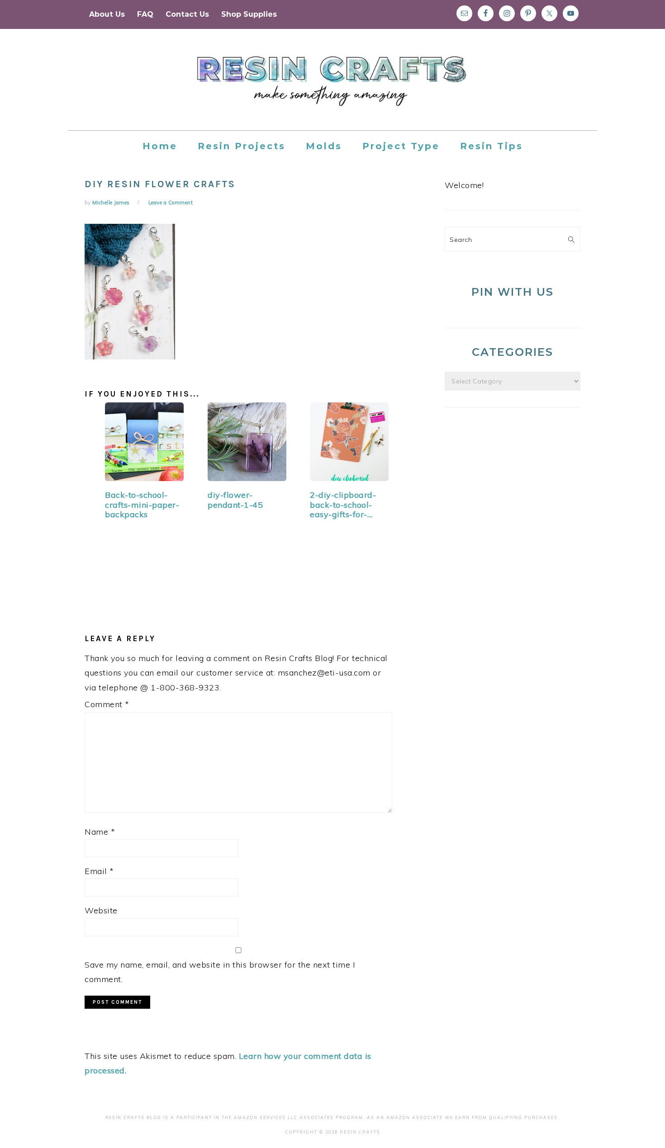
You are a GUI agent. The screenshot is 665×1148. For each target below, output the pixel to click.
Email (99, 871)
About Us (107, 14)
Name (100, 832)
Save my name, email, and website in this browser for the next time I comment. (220, 971)
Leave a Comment (170, 202)
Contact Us (187, 14)
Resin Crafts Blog (332, 88)
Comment (107, 704)
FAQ (145, 14)
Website (101, 910)
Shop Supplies (249, 14)
